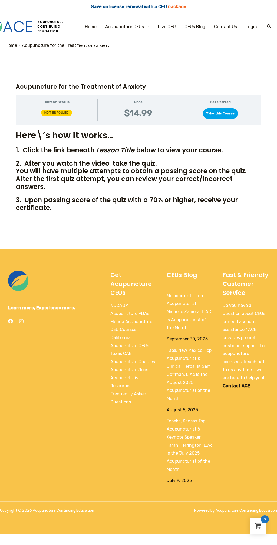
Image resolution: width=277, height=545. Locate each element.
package (177, 6)
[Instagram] (21, 321)
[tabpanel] (138, 171)
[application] (146, 26)
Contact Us (225, 26)
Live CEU (167, 26)
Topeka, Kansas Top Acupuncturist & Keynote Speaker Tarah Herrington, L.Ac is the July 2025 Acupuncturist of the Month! (190, 445)
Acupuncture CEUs (124, 26)
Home (91, 26)
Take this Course (220, 113)
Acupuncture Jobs (129, 369)
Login (251, 26)
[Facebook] (10, 321)
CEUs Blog (194, 26)
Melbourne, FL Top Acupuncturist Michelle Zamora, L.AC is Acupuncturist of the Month (189, 311)
